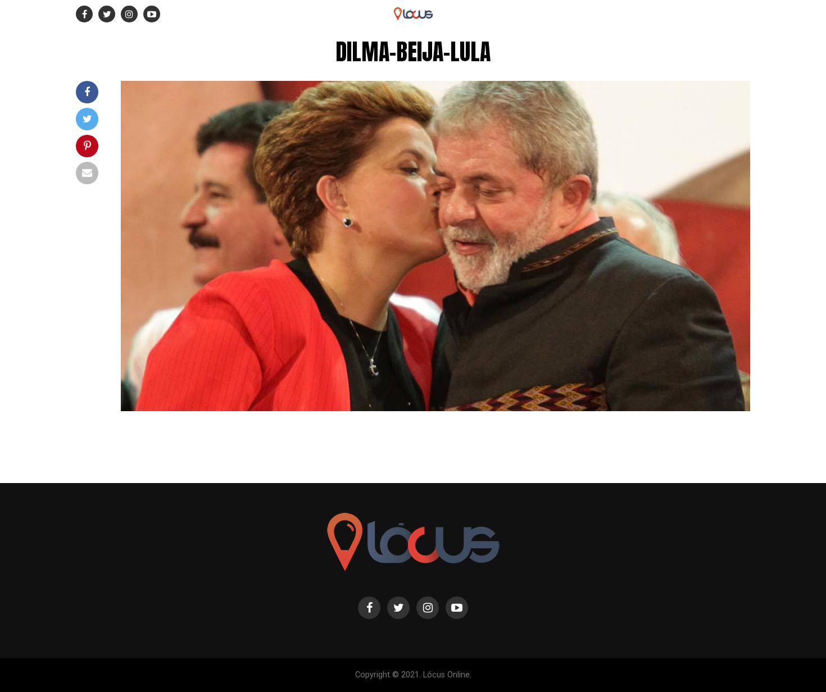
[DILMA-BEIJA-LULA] (435, 408)
